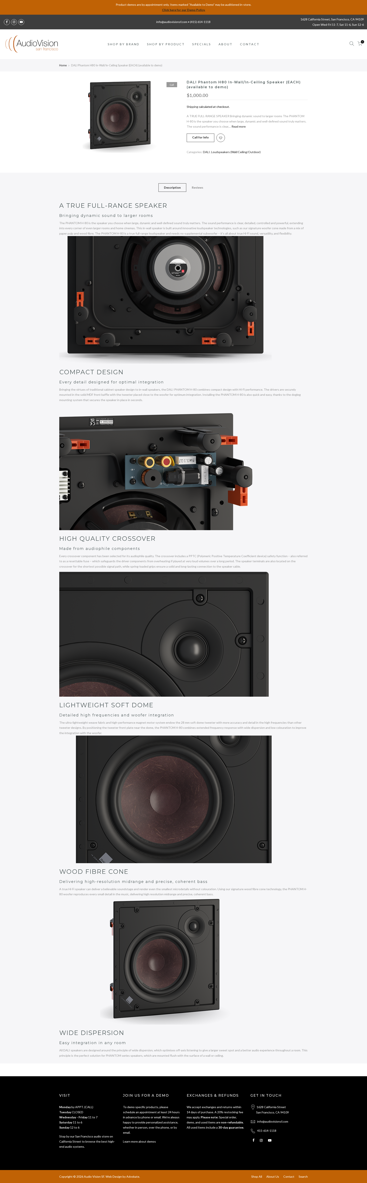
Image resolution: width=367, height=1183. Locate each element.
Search (303, 1176)
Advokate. (133, 1176)
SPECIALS (201, 44)
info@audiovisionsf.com (272, 1121)
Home (63, 65)
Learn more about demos (139, 1141)
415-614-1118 (266, 1130)
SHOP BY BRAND (124, 44)
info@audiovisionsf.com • (173, 22)
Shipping (192, 106)
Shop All (256, 1176)
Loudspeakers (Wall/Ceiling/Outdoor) (236, 152)
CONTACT (250, 44)
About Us (272, 1176)
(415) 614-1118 (200, 22)
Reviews (197, 187)
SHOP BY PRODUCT (166, 44)
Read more (238, 126)
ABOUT (226, 44)
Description (172, 187)
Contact (288, 1176)
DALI (206, 152)
